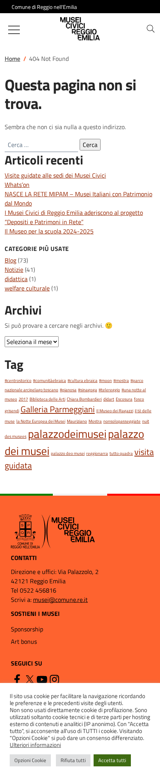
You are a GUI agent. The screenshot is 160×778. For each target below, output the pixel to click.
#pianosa (68, 390)
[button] (150, 28)
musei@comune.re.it (60, 599)
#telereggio (109, 390)
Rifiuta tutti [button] (73, 760)
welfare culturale (27, 288)
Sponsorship (27, 629)
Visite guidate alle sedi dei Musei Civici (55, 175)
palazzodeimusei (67, 433)
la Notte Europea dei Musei (40, 421)
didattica (16, 279)
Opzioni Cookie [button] (30, 760)
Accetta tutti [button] (112, 760)
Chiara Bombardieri (84, 399)
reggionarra (97, 453)
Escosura (124, 399)
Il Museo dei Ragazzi (114, 411)
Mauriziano (77, 421)
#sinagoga (87, 390)
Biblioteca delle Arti (47, 399)
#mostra (121, 380)
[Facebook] (17, 679)
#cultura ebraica (82, 380)
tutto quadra (121, 453)
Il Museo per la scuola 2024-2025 (49, 231)
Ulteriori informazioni (35, 745)
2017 (23, 399)
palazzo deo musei (68, 453)
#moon (105, 380)
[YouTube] (42, 679)
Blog (10, 260)
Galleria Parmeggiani (58, 409)
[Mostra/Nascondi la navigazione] (14, 29)
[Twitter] (29, 679)
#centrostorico (18, 380)
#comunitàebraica (49, 380)
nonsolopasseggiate (122, 421)
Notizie (14, 269)
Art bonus (24, 641)
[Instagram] (54, 679)
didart (108, 399)
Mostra (95, 421)
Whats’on (17, 184)
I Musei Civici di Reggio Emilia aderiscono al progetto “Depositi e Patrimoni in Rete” (74, 217)
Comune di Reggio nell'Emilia (44, 7)
